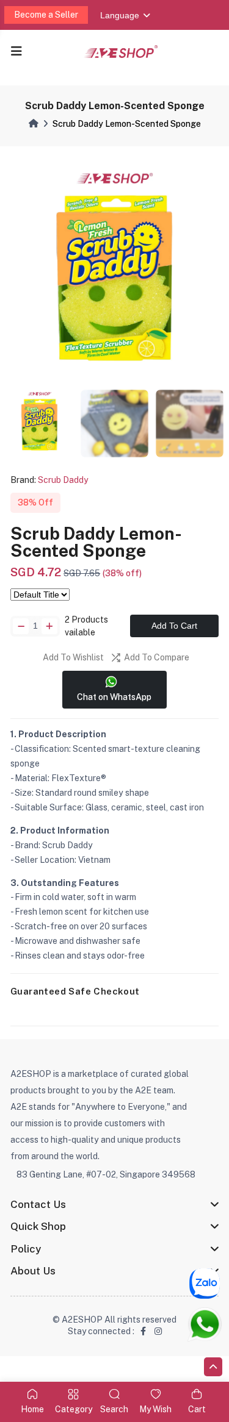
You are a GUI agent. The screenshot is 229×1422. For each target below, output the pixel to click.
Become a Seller (46, 15)
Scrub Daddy (63, 480)
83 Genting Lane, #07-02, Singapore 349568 (105, 1174)
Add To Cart (174, 626)
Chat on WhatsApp (114, 697)
